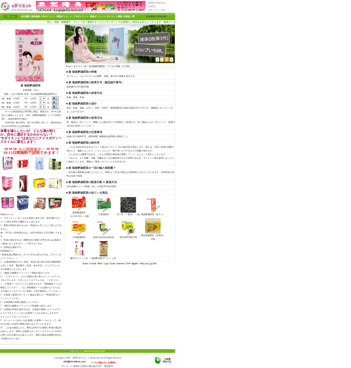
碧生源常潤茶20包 (128, 237)
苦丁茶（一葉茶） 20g (128, 214)
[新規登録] (161, 16)
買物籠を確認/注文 (157, 2)
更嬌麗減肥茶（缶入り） (153, 214)
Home (68, 66)
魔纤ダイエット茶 (79, 258)
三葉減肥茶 (103, 214)
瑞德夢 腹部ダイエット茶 (103, 258)
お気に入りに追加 (156, 10)
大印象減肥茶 (79, 237)
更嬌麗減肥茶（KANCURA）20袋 (79, 214)
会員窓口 (152, 6)
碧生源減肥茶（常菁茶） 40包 (153, 237)
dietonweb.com (96, 357)
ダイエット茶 (80, 66)
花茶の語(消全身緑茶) (103, 237)
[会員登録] (151, 16)
